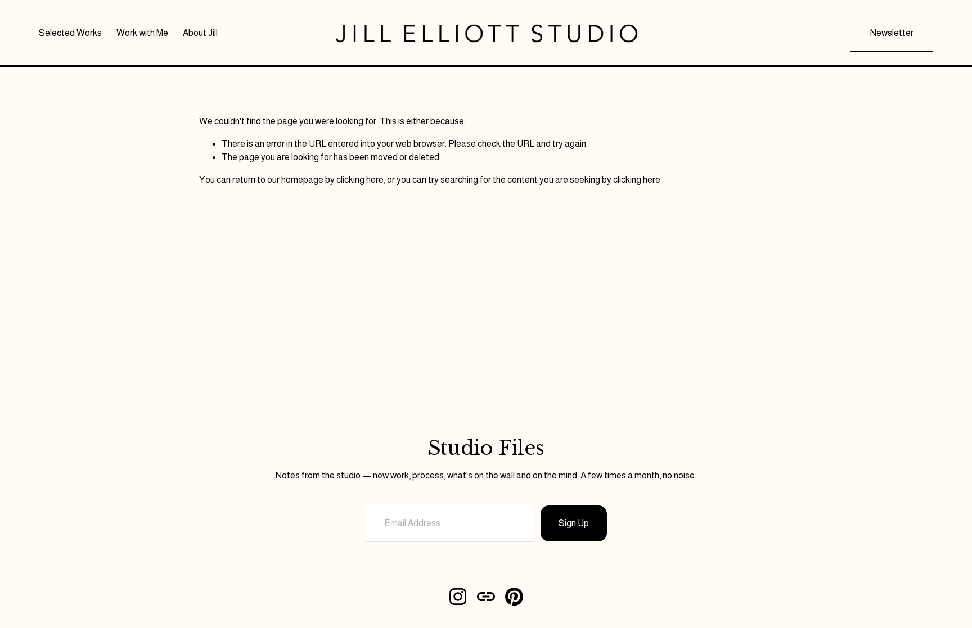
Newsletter (892, 33)
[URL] (486, 597)
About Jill (200, 33)
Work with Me (142, 33)
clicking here (360, 179)
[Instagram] (458, 597)
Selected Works (70, 33)
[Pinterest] (514, 597)
